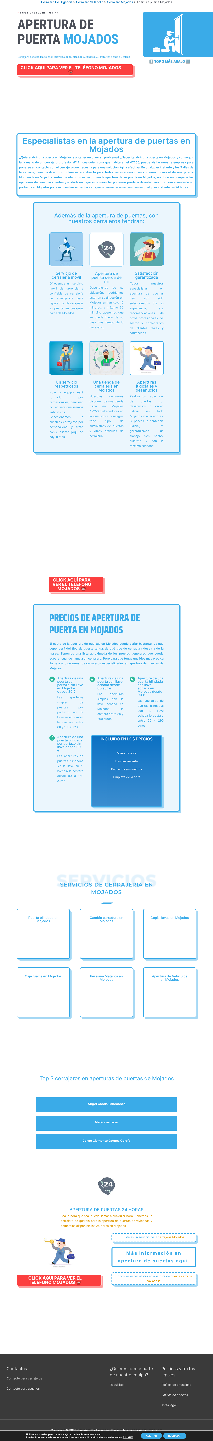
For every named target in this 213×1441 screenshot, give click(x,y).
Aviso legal (168, 1405)
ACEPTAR (151, 1435)
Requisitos (117, 1384)
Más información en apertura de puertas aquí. (154, 1257)
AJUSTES (128, 1437)
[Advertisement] (107, 108)
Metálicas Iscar (106, 1122)
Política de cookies (174, 1395)
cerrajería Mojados (171, 1237)
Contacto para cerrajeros (24, 1378)
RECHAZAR (174, 1435)
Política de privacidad (176, 1384)
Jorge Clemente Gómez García (106, 1140)
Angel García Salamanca (106, 1104)
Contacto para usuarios (23, 1388)
